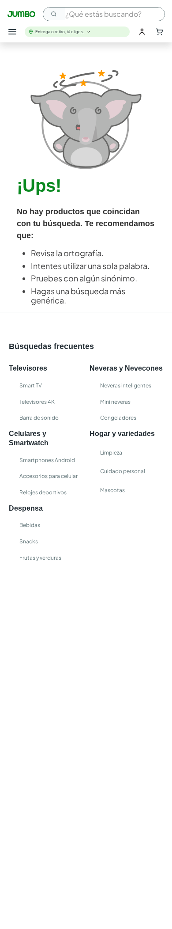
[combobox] (104, 14)
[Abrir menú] (12, 32)
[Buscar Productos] (54, 14)
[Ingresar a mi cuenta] (142, 32)
